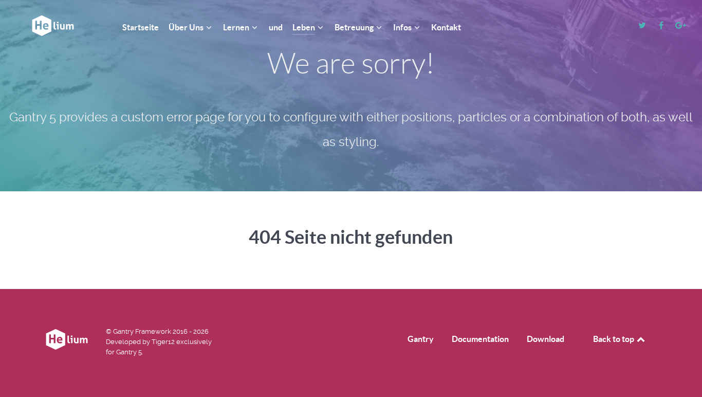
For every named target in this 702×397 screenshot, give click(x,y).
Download (545, 339)
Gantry (421, 339)
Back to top (614, 339)
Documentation (480, 339)
